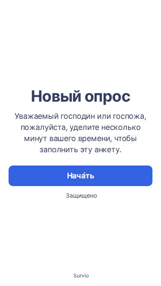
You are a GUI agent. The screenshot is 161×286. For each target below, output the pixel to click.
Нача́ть (80, 175)
